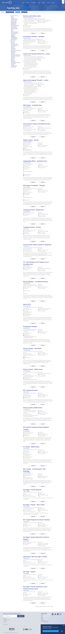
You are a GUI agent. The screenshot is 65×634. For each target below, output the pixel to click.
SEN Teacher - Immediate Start (32, 105)
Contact (53, 2)
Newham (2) (13, 60)
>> (49, 606)
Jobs (39, 2)
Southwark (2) (13, 63)
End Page (51, 606)
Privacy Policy (43, 620)
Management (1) (13, 23)
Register (43, 2)
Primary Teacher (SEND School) (32, 407)
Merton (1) (12, 59)
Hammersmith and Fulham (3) (16, 50)
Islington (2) (13, 53)
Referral (48, 2)
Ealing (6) (12, 47)
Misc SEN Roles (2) (14, 26)
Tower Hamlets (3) (14, 65)
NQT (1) (12, 29)
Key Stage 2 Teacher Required (32, 490)
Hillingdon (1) (13, 51)
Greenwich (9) (13, 48)
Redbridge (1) (13, 61)
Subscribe (21, 616)
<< (39, 606)
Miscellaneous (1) (14, 27)
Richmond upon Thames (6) (15, 62)
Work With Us (34, 2)
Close (64, 625)
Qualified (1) (13, 35)
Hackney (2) (13, 49)
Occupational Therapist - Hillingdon (33, 36)
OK (62, 631)
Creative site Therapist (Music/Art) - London (36, 54)
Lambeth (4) (13, 57)
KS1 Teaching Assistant (30, 390)
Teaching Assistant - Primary (32, 227)
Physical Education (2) (14, 33)
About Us (27, 2)
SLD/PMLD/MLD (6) (14, 37)
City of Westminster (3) (15, 45)
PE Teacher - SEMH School (31, 447)
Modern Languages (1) (14, 28)
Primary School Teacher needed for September (37, 244)
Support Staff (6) (13, 39)
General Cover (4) (14, 20)
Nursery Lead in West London (32, 16)
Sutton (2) (12, 64)
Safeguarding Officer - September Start (35, 161)
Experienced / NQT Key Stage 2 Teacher (35, 556)
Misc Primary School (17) (15, 25)
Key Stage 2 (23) (13, 22)
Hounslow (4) (13, 52)
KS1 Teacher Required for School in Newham (36, 520)
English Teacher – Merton (31, 140)
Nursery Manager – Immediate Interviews (35, 281)
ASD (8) (12, 16)
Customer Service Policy (44, 621)
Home (23, 2)
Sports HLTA (27, 304)
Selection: (2, 12)
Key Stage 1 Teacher (29, 571)
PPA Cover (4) (13, 34)
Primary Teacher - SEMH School (33, 369)
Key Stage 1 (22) (13, 21)
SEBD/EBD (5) (13, 36)
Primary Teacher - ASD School (32, 348)
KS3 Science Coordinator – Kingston (34, 185)
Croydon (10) (13, 46)
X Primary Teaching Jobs (10, 12)
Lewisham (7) (13, 58)
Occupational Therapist (30, 326)
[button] (15, 15)
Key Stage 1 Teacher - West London (34, 505)
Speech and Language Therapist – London (35, 80)
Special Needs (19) (14, 38)
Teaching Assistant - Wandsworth (33, 210)
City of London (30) (14, 44)
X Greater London (24, 12)
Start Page (36, 606)
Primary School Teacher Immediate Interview (36, 124)
